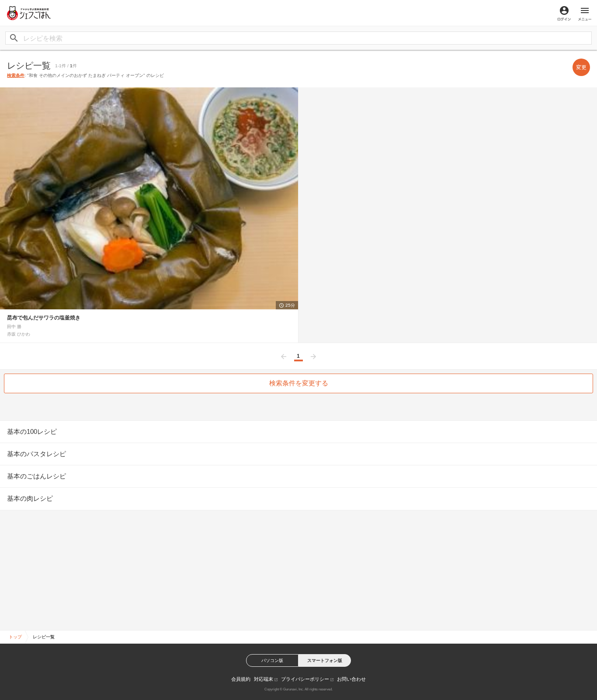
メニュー (584, 13)
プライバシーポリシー (305, 679)
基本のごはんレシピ (36, 476)
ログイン (564, 13)
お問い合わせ (351, 679)
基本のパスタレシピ (36, 453)
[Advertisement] (298, 568)
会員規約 (240, 679)
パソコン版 (272, 660)
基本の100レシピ (32, 431)
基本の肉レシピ (30, 498)
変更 (581, 67)
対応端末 (263, 679)
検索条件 (15, 75)
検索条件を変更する (298, 383)
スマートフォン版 (324, 660)
